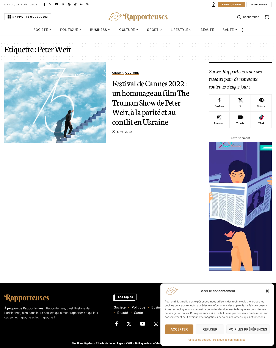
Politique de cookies (199, 339)
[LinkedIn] (81, 4)
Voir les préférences (248, 329)
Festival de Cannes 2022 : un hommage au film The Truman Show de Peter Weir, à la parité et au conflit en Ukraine (150, 102)
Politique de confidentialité (229, 339)
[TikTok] (75, 4)
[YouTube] (56, 4)
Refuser (210, 329)
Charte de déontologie (109, 343)
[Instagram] (63, 4)
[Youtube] (240, 119)
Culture (132, 72)
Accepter (179, 329)
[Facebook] (44, 4)
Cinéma (118, 72)
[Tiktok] (261, 119)
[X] (50, 4)
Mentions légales (82, 343)
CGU (129, 343)
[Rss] (87, 4)
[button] (267, 291)
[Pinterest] (69, 4)
